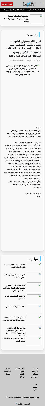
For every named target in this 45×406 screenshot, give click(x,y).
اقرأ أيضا (33, 258)
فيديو (35, 386)
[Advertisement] (22, 101)
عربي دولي (34, 376)
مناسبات (31, 34)
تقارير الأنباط (22, 372)
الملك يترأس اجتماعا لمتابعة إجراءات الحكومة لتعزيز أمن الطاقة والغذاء (16, 18)
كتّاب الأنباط (20, 368)
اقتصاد (8, 368)
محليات (35, 373)
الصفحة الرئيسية (35, 370)
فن (36, 384)
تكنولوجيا (7, 371)
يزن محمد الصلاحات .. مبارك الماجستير (15, 297)
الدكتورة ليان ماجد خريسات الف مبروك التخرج (14, 339)
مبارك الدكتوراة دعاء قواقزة (16, 306)
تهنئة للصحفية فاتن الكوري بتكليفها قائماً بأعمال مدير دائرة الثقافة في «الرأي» (14, 288)
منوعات (34, 389)
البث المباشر (7, 4)
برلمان (22, 376)
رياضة (8, 373)
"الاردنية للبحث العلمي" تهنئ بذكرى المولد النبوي (15, 265)
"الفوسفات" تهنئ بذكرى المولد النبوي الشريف (14, 276)
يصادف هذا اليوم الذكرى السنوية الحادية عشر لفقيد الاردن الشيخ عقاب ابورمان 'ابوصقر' (16, 331)
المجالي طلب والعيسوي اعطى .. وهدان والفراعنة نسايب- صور (14, 318)
